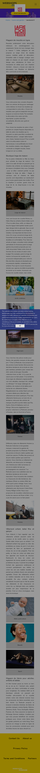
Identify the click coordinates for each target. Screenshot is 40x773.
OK (20, 326)
